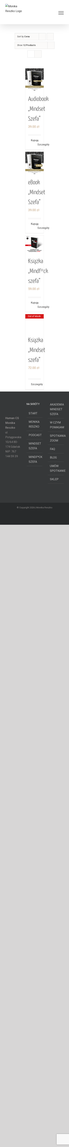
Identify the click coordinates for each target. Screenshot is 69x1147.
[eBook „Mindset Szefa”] (34, 163)
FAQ (52, 695)
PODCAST (35, 681)
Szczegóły (39, 144)
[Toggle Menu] (61, 12)
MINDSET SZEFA (35, 693)
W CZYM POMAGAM (56, 671)
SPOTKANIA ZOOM (56, 685)
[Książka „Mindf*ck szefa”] (34, 244)
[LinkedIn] (11, 983)
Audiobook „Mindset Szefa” (38, 109)
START (33, 660)
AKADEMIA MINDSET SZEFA (56, 655)
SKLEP (54, 726)
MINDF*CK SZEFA (35, 706)
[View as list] (37, 54)
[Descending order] (50, 36)
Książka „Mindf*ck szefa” (38, 271)
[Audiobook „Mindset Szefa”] (34, 80)
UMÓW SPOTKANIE (56, 715)
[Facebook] (8, 976)
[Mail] (16, 983)
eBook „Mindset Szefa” (36, 192)
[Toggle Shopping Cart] (49, 13)
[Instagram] (18, 976)
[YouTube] (13, 976)
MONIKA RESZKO (34, 671)
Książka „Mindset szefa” (36, 597)
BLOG (53, 704)
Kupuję (32, 140)
